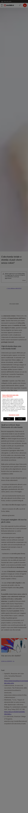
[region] (14, 406)
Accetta (20, 418)
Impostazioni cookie (14, 414)
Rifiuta (8, 418)
